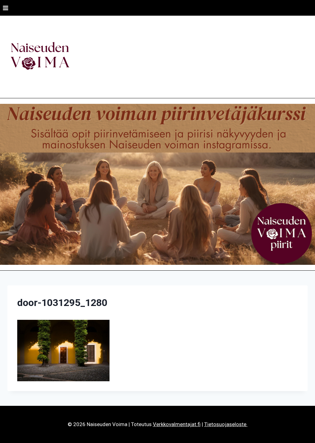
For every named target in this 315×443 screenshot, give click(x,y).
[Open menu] (5, 8)
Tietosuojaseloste (226, 424)
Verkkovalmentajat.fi (177, 424)
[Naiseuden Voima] (40, 57)
